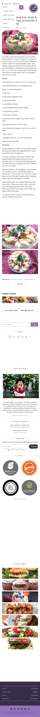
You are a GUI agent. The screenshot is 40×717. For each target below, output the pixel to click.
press (5, 23)
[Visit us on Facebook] (10, 336)
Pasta (27, 279)
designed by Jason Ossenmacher (24, 713)
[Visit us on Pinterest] (18, 336)
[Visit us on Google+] (22, 336)
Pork (33, 279)
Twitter (35, 692)
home (5, 7)
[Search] (21, 7)
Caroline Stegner (23, 28)
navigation (7, 3)
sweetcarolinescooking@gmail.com (20, 427)
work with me (8, 19)
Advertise (5, 698)
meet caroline (9, 15)
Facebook (34, 688)
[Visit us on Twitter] (14, 336)
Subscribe (34, 446)
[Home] (33, 8)
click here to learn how (20, 432)
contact (6, 27)
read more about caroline (20, 415)
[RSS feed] (30, 336)
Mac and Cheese (16, 279)
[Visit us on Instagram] (26, 336)
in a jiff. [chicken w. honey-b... (12, 310)
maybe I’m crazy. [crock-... (29, 310)
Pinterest (35, 695)
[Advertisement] (20, 352)
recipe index (8, 11)
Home (4, 688)
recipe (7, 70)
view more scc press (20, 499)
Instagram (34, 698)
